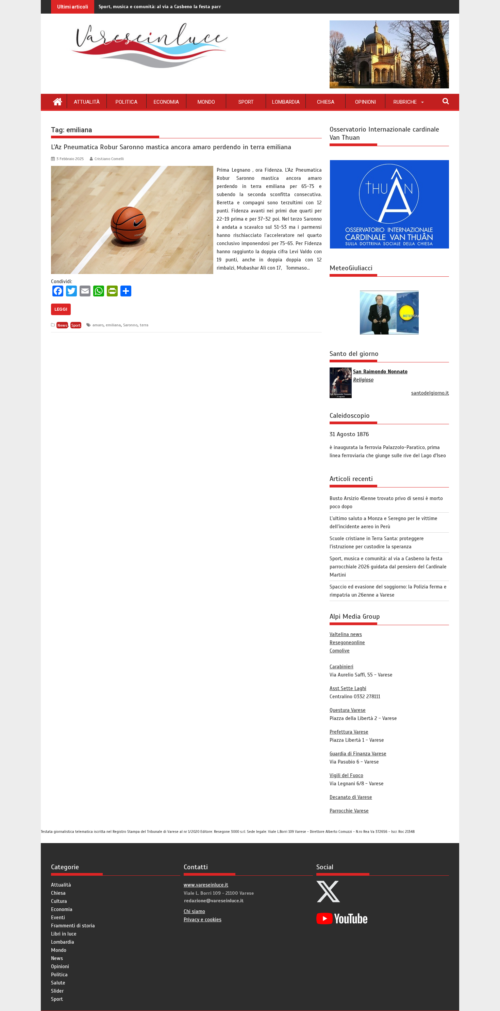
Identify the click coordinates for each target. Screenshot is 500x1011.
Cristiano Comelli (109, 158)
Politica (126, 102)
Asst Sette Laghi (348, 688)
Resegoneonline (347, 642)
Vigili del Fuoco (346, 775)
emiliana (113, 325)
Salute (58, 983)
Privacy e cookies (202, 919)
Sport (246, 102)
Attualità (87, 102)
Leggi (60, 309)
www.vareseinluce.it (206, 885)
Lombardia (286, 102)
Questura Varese (348, 710)
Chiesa (325, 102)
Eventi (58, 917)
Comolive (340, 651)
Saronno (130, 325)
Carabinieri (341, 667)
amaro (98, 325)
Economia (166, 102)
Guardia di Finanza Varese (358, 754)
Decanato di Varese (351, 797)
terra (144, 325)
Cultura (59, 901)
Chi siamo (194, 911)
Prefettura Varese (349, 732)
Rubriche (405, 102)
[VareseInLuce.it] (58, 101)
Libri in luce (64, 934)
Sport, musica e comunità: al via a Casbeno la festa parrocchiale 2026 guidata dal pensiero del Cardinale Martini (222, 7)
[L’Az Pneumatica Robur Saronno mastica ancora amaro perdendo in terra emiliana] (132, 170)
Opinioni (365, 102)
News (62, 325)
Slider (57, 991)
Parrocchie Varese (349, 811)
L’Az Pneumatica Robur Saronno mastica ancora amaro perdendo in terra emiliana (171, 147)
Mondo (206, 102)
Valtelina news (346, 634)
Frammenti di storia (73, 926)
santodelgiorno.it (430, 393)
